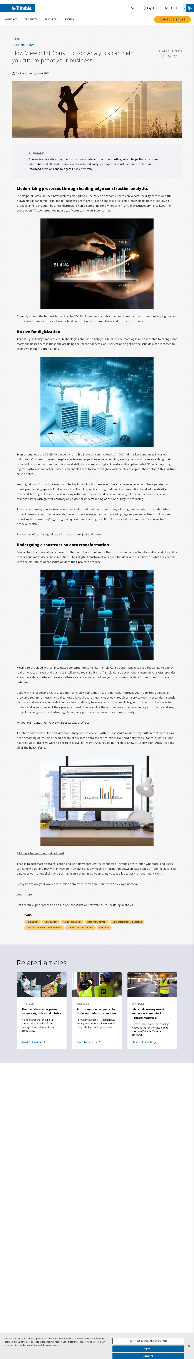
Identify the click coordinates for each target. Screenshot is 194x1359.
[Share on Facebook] (163, 56)
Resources (51, 19)
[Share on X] (169, 56)
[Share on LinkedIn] (175, 56)
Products (31, 19)
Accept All (148, 1355)
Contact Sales (172, 19)
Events (69, 19)
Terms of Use (30, 1345)
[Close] (189, 1346)
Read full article (32, 1042)
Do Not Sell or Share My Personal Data (148, 1340)
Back (17, 38)
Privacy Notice (51, 1345)
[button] (147, 8)
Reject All (148, 1348)
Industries (10, 19)
